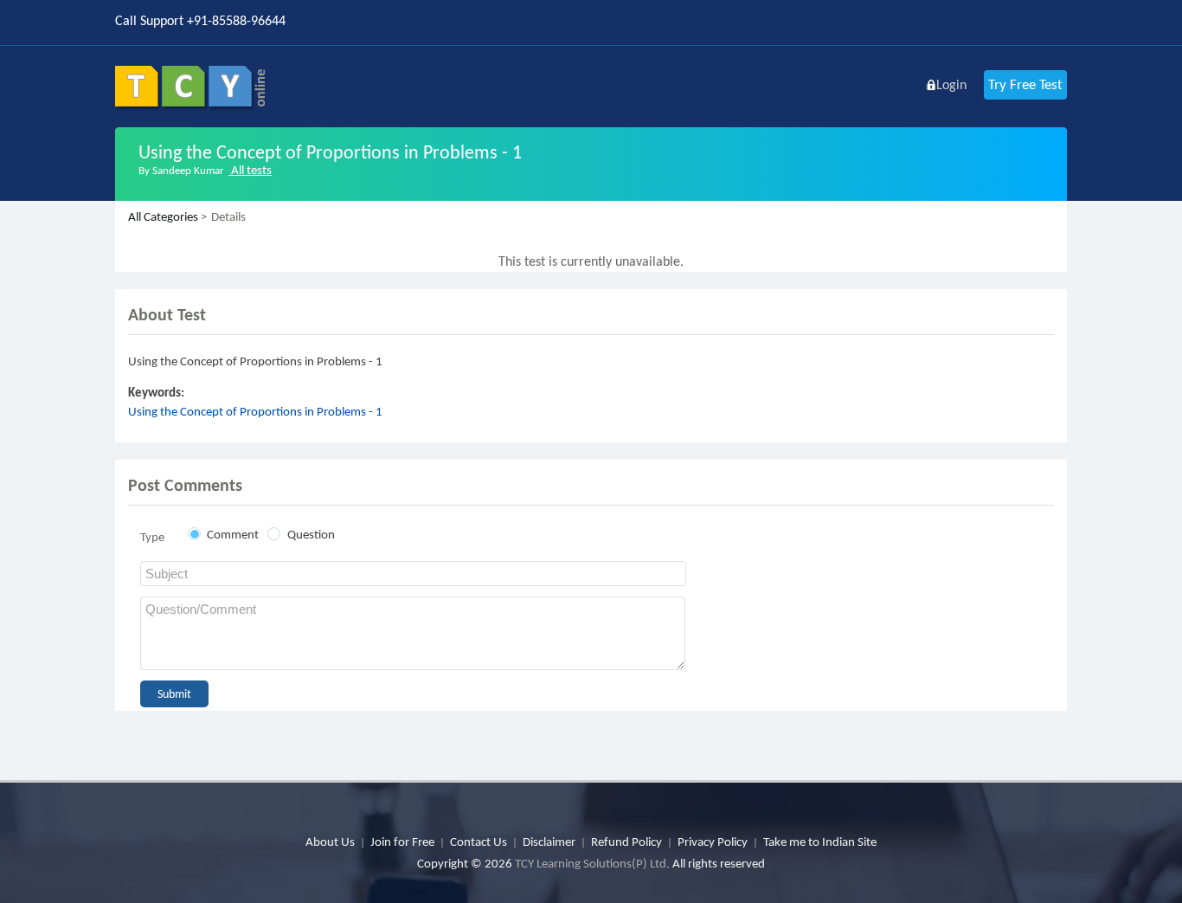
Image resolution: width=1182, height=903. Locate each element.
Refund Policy (626, 841)
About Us (330, 841)
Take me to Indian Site (820, 841)
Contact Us (478, 841)
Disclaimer (549, 841)
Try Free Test (1025, 84)
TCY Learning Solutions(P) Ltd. (592, 863)
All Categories (163, 216)
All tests (250, 169)
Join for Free (402, 841)
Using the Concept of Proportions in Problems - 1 (255, 411)
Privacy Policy (713, 841)
